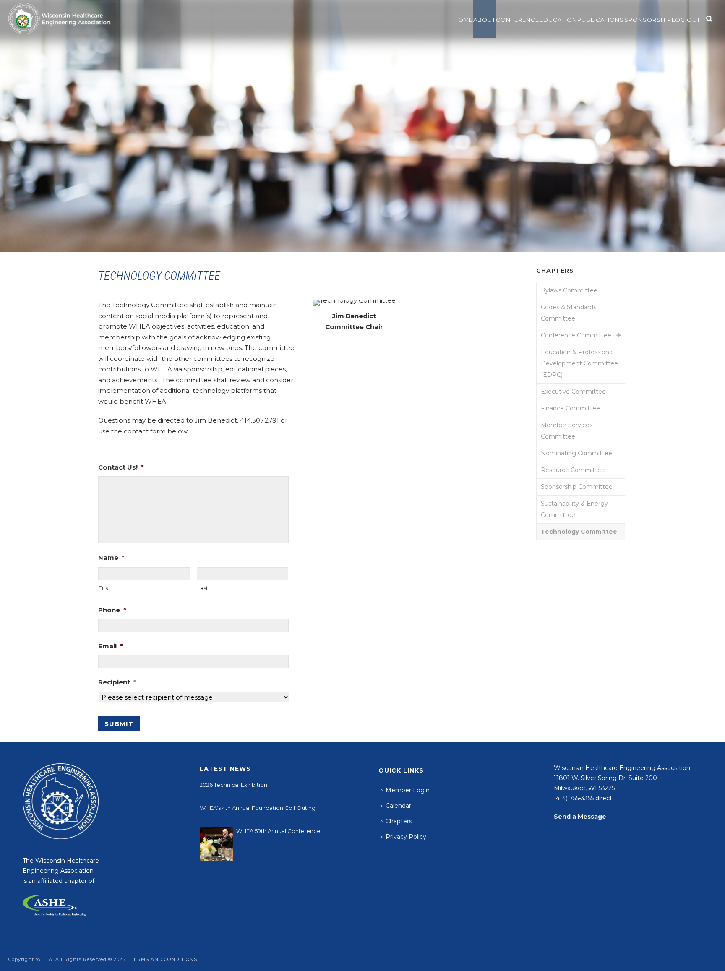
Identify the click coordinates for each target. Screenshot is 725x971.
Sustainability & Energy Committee (574, 509)
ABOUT (484, 19)
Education (558, 19)
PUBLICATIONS (600, 19)
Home (463, 19)
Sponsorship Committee (577, 487)
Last (203, 588)
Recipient (117, 682)
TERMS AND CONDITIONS (163, 959)
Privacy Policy (406, 836)
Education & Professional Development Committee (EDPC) (579, 363)
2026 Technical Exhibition (233, 784)
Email (110, 646)
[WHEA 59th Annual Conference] (216, 844)
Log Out (686, 19)
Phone (112, 610)
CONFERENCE (517, 19)
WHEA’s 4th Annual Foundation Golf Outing (258, 807)
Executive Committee (573, 391)
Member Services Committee (566, 430)
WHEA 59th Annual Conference (278, 830)
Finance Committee (570, 408)
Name (111, 557)
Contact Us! (121, 467)
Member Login (408, 790)
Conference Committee (576, 335)
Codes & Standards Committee (568, 312)
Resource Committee (573, 470)
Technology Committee (579, 531)
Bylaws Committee (569, 290)
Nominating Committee (576, 453)
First (104, 588)
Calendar (398, 805)
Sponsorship (647, 19)
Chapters (399, 821)
